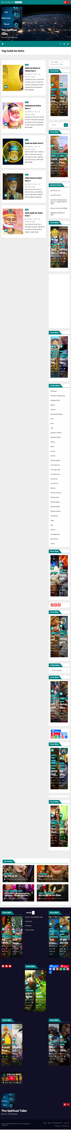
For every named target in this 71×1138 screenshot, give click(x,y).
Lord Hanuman (55, 465)
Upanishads (54, 539)
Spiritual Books (53, 156)
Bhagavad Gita (53, 89)
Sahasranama (54, 351)
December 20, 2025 (11, 898)
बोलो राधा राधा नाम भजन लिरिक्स (58, 208)
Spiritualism (54, 516)
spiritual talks (54, 111)
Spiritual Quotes (55, 511)
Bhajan (52, 405)
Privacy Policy (29, 930)
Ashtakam (53, 391)
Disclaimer (28, 925)
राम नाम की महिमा (54, 253)
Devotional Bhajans (56, 414)
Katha (52, 446)
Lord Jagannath (55, 469)
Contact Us (28, 921)
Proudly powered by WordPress (9, 1123)
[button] (60, 44)
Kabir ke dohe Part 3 (34, 143)
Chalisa (52, 409)
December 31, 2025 (11, 879)
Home (44, 1123)
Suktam (52, 529)
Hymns (52, 442)
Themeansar (4, 1125)
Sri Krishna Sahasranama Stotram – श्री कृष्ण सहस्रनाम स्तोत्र (58, 201)
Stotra (62, 246)
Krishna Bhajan (55, 460)
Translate (61, 64)
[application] (11, 1078)
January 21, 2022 (32, 74)
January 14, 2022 (32, 219)
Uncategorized (55, 534)
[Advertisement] (59, 301)
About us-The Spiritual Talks (34, 917)
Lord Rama (62, 150)
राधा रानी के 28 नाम (55, 195)
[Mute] (17, 1082)
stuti (51, 525)
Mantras (53, 488)
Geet (52, 423)
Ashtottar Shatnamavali (57, 395)
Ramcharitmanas (55, 153)
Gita (52, 92)
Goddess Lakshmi (56, 432)
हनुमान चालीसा (39, 995)
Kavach (52, 451)
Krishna (62, 95)
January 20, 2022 (32, 146)
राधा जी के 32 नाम (55, 190)
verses (52, 543)
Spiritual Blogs (53, 246)
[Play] (3, 1082)
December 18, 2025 (45, 898)
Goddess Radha (55, 437)
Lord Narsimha (55, 474)
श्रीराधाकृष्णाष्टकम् (54, 832)
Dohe (26, 64)
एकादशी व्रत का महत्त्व (5, 1051)
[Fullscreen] (20, 1082)
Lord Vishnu (63, 351)
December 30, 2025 (45, 879)
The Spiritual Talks (14, 1111)
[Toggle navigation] (68, 44)
